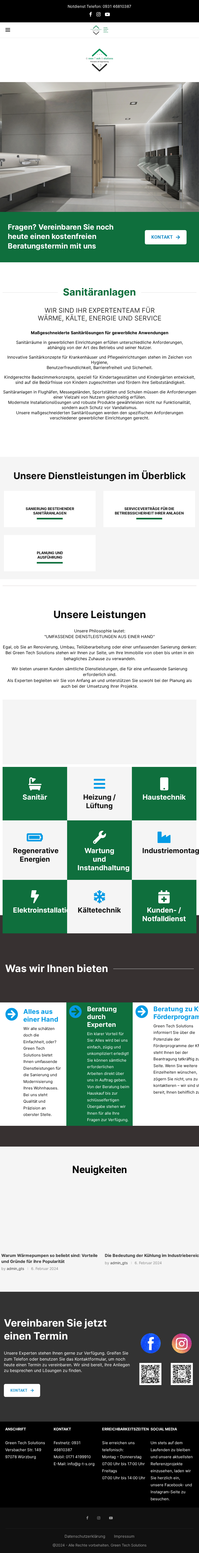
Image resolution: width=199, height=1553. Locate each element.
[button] (7, 1229)
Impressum (124, 1536)
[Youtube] (107, 14)
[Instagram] (98, 14)
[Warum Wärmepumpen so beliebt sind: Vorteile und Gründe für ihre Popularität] (48, 1220)
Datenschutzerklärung (85, 1536)
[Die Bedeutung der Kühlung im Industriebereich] (150, 1220)
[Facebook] (90, 14)
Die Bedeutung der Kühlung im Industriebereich (150, 1255)
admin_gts (14, 1268)
